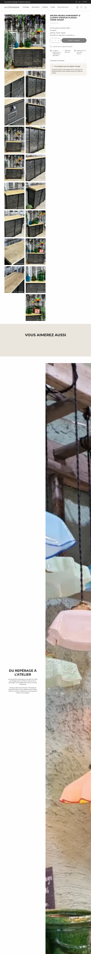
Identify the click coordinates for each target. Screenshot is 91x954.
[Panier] (85, 7)
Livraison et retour (57, 61)
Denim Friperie (25, 2)
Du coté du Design (11, 2)
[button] (25, 7)
